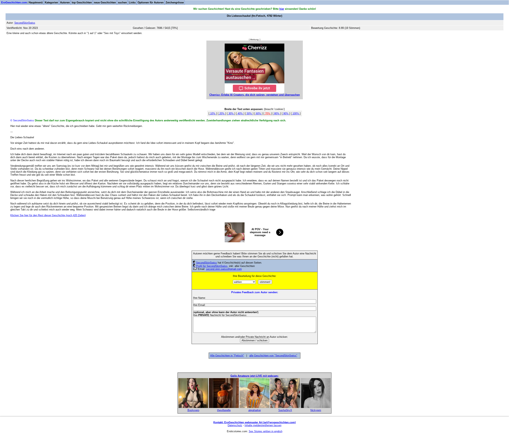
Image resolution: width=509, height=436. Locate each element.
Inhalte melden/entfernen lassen (263, 425)
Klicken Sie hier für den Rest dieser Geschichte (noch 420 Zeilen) (48, 215)
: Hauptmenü (22, 2)
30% (231, 113)
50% (249, 113)
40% (240, 113)
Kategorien (51, 2)
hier (281, 8)
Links (132, 2)
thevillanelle (224, 410)
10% (212, 113)
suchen (122, 2)
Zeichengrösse (175, 2)
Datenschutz (235, 425)
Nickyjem (315, 410)
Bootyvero (193, 410)
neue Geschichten (105, 2)
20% (222, 113)
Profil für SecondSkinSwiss (211, 266)
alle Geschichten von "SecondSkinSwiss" (273, 355)
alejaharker (254, 410)
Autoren (65, 2)
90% (286, 113)
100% (296, 113)
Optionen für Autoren (151, 2)
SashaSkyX (285, 410)
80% (276, 113)
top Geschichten (82, 2)
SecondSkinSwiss (206, 262)
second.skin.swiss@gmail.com (224, 269)
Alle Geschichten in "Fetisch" (227, 355)
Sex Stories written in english (265, 431)
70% (267, 113)
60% (258, 113)
